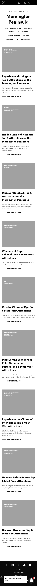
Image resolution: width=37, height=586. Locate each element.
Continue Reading (14, 96)
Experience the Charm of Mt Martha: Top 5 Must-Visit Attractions (17, 423)
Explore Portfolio (18, 572)
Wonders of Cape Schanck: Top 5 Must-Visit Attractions (18, 255)
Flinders (12, 32)
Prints (18, 569)
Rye (17, 39)
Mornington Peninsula (11, 51)
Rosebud (9, 39)
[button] (19, 3)
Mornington (23, 32)
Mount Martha (14, 35)
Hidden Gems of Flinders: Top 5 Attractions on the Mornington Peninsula (17, 138)
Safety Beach (26, 39)
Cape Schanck (15, 28)
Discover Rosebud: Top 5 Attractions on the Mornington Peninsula (17, 196)
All (6, 28)
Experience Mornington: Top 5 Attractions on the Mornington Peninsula (17, 80)
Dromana (28, 28)
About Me (18, 575)
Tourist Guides (8, 52)
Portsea (26, 35)
